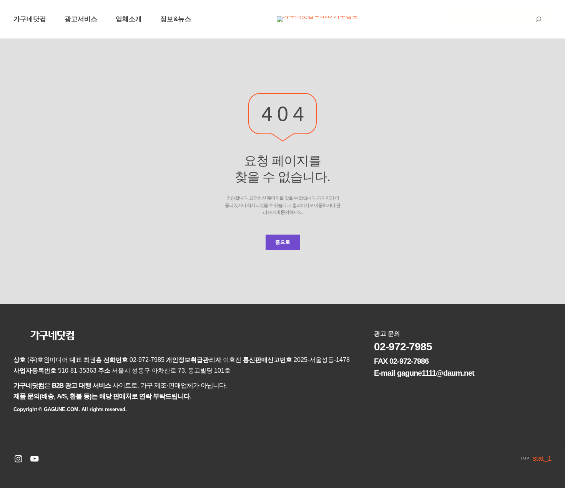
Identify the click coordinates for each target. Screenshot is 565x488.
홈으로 (282, 242)
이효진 (233, 359)
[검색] (538, 19)
